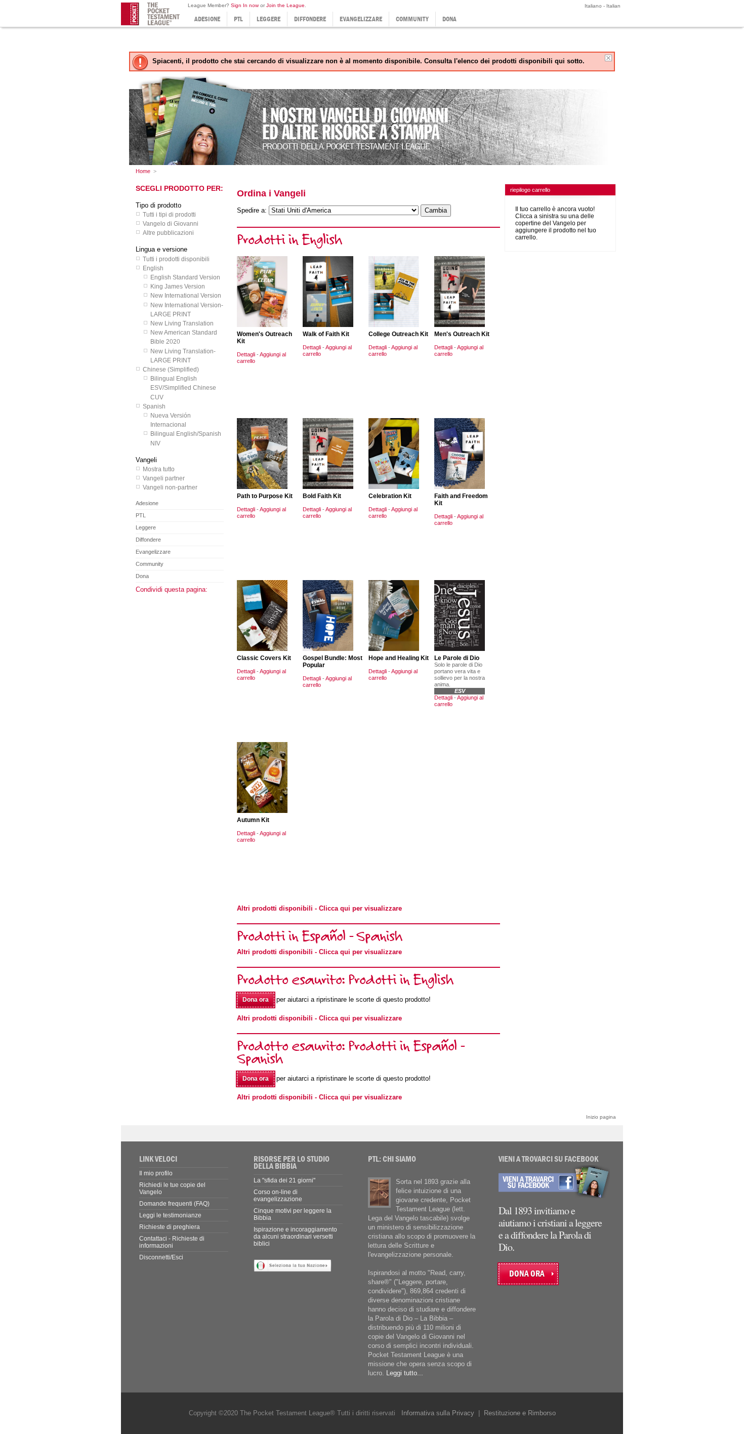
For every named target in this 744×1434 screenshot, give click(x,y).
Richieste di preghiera (169, 1227)
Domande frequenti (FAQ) (174, 1203)
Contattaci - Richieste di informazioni (171, 1242)
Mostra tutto (159, 469)
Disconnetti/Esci (161, 1257)
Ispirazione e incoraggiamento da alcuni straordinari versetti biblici (295, 1236)
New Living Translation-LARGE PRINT (183, 356)
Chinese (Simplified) (171, 369)
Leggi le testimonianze (170, 1215)
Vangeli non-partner (170, 487)
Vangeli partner (164, 478)
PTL (238, 19)
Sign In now (245, 5)
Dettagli (246, 354)
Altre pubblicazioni (168, 232)
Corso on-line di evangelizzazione (278, 1196)
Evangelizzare (361, 19)
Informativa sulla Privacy (437, 1413)
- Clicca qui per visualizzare (319, 908)
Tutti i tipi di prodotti (169, 214)
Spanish (154, 406)
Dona (449, 19)
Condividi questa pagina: (172, 589)
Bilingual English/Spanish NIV (185, 438)
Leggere (268, 19)
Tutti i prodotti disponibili (176, 259)
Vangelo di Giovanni (170, 223)
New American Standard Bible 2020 (183, 337)
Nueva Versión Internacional (170, 420)
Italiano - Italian (602, 6)
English (153, 268)
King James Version (177, 286)
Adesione (207, 19)
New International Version (185, 295)
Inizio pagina (601, 1117)
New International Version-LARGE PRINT (186, 310)
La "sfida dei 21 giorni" (284, 1180)
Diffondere (310, 19)
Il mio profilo (156, 1173)
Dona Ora (527, 1274)
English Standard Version (185, 277)
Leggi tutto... (404, 1373)
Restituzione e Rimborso (520, 1413)
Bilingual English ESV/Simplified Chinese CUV (183, 387)
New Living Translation (182, 323)
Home (143, 171)
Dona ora (255, 999)
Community (412, 19)
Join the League (285, 5)
